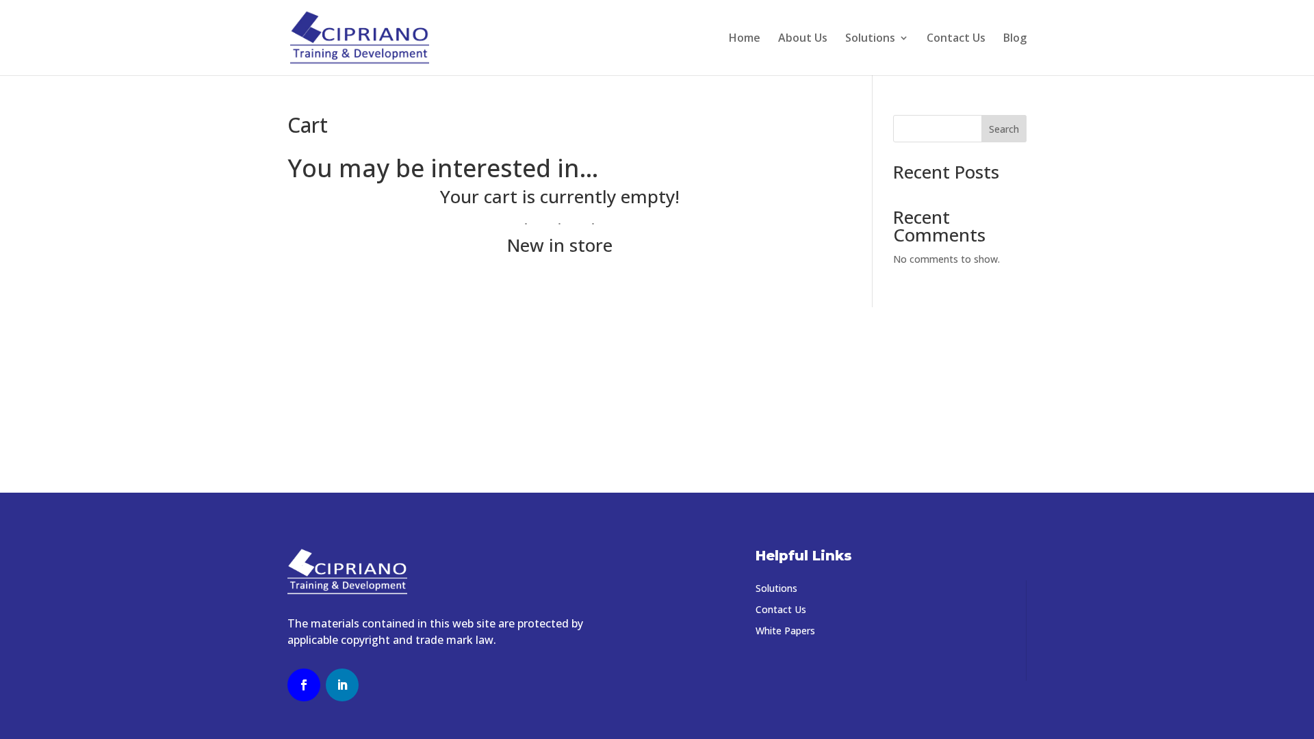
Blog (1015, 39)
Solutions (870, 39)
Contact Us (956, 39)
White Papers (785, 630)
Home (744, 39)
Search (1004, 128)
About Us (802, 39)
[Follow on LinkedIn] (342, 685)
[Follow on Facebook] (303, 685)
